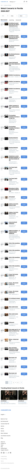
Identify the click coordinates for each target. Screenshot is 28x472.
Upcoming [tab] (11, 20)
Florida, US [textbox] (12, 1)
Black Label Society (13, 306)
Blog (2, 438)
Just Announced (4, 421)
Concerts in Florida (7, 5)
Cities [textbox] (12, 16)
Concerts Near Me (5, 423)
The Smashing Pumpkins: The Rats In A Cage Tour (14, 117)
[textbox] (23, 16)
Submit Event (4, 448)
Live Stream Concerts (5, 435)
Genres (2, 426)
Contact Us (3, 443)
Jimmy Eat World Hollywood (13, 222)
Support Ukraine (4, 450)
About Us (3, 441)
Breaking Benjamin (13, 137)
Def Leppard (12, 196)
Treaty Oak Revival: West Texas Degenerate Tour (14, 64)
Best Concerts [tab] (4, 19)
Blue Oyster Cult (13, 357)
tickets (24, 23)
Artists (2, 428)
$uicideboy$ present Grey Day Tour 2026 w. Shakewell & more (14, 24)
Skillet (10, 97)
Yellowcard (11, 322)
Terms (2, 461)
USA (1, 5)
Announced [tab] (18, 20)
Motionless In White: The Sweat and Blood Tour (14, 190)
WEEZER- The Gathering (14, 81)
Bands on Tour (4, 419)
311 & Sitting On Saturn (14, 298)
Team (2, 445)
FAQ (2, 446)
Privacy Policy (4, 458)
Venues (2, 431)
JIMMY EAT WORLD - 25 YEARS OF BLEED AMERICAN (14, 232)
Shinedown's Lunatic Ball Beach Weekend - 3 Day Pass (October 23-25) (14, 158)
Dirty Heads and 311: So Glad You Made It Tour (14, 330)
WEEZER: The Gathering (14, 75)
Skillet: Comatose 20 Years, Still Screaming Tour (14, 107)
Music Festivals (4, 433)
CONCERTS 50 (4, 1)
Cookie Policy (4, 456)
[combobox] (13, 1)
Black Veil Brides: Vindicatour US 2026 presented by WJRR (13, 349)
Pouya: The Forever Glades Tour (13, 275)
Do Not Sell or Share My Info (7, 463)
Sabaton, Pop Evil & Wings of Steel (13, 204)
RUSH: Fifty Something (14, 243)
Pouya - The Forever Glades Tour (13, 283)
